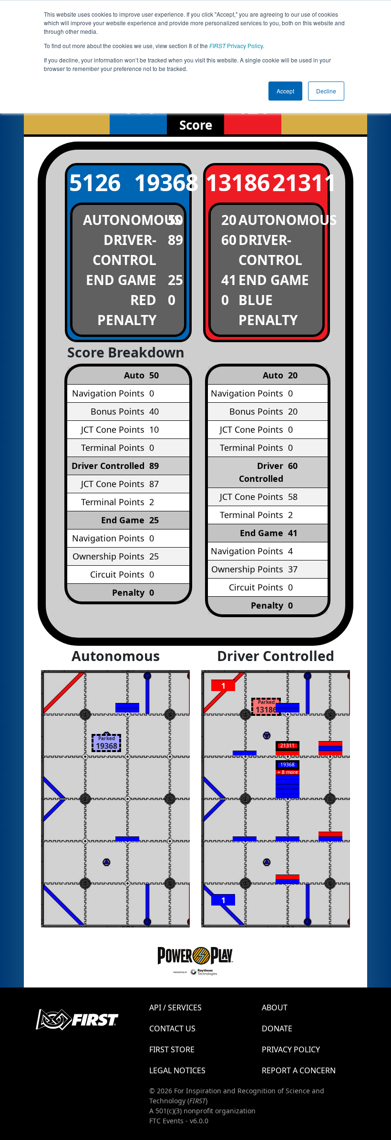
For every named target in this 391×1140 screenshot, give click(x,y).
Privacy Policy (236, 45)
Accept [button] (285, 91)
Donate (277, 1028)
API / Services (175, 1007)
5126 (95, 182)
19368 (161, 182)
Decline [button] (326, 91)
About (275, 1007)
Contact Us (172, 1028)
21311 (300, 182)
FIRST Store (172, 1049)
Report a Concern (299, 1070)
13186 (233, 182)
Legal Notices (177, 1070)
